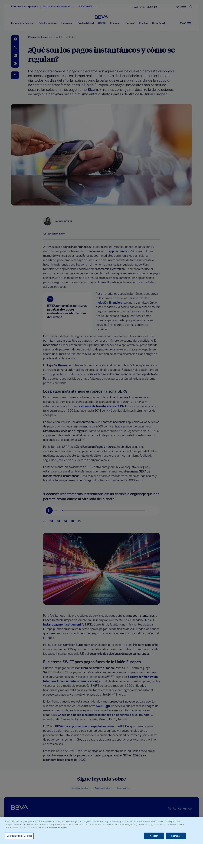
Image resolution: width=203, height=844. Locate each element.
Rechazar (175, 836)
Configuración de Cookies (19, 836)
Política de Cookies (58, 827)
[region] (101, 830)
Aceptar (154, 836)
